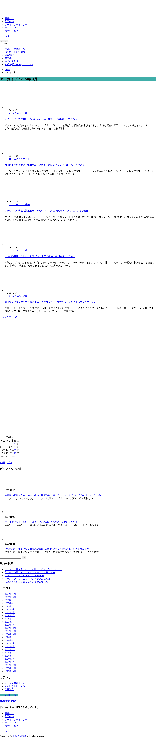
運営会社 (9, 18)
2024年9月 (10, 637)
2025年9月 (10, 600)
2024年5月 (10, 649)
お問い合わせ (11, 31)
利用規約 (9, 21)
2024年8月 (10, 640)
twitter (8, 36)
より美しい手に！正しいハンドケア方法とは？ (29, 578)
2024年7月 (10, 643)
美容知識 (9, 55)
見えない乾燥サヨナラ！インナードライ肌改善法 (30, 572)
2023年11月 (10, 668)
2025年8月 (10, 603)
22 (15, 453)
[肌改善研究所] (17, 11)
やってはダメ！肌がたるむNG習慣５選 (24, 575)
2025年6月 (10, 609)
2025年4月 (10, 615)
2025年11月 (10, 594)
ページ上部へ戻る (9, 695)
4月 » (9, 462)
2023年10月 (10, 671)
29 (15, 456)
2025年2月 (10, 621)
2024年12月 (10, 628)
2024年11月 (10, 631)
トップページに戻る (10, 316)
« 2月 (2, 462)
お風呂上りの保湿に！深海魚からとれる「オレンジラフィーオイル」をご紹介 (45, 165)
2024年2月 (10, 659)
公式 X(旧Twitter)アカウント (19, 64)
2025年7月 (10, 606)
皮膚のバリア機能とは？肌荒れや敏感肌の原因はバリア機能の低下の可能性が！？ (47, 549)
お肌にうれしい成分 (15, 52)
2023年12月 (10, 665)
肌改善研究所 (8, 700)
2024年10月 (10, 634)
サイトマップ (11, 27)
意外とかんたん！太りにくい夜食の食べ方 (26, 581)
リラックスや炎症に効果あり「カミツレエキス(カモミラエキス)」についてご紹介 (46, 210)
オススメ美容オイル (15, 49)
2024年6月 (10, 646)
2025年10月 (10, 597)
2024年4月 (10, 652)
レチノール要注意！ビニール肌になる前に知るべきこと (33, 569)
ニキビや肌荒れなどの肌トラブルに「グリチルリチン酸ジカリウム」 (40, 256)
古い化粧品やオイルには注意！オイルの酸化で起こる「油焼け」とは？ (41, 522)
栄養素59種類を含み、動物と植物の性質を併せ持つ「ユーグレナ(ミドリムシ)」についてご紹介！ (54, 495)
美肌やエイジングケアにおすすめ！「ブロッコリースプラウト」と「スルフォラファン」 (50, 302)
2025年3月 (10, 618)
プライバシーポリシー (16, 24)
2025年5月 (10, 612)
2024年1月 (10, 662)
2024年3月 (10, 655)
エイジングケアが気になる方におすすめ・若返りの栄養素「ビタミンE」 (42, 119)
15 (15, 450)
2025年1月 (10, 625)
